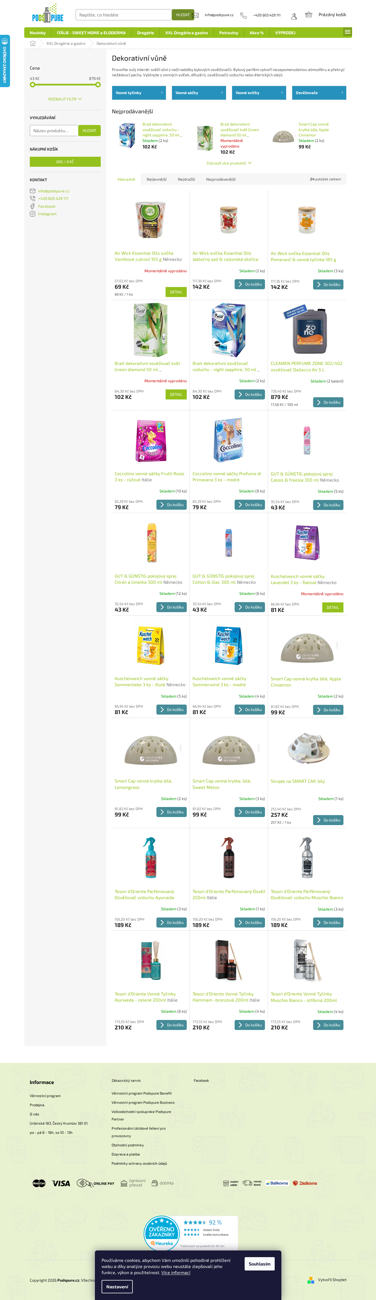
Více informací (175, 1272)
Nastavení (117, 1286)
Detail (176, 292)
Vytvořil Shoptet (332, 1279)
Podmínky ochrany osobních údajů (139, 1163)
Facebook (46, 206)
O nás (34, 1114)
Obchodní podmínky (128, 1145)
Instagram (47, 213)
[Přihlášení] (292, 15)
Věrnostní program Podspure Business (143, 1102)
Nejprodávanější (220, 179)
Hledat (183, 14)
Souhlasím (260, 1263)
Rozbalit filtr (62, 99)
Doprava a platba (126, 1154)
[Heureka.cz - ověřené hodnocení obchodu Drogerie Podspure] (191, 1233)
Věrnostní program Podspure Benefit (142, 1093)
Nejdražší (186, 179)
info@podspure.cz (53, 190)
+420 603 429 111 (53, 198)
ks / (65, 161)
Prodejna (37, 1105)
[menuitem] (37, 32)
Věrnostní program (45, 1095)
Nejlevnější (156, 179)
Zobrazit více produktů (226, 163)
